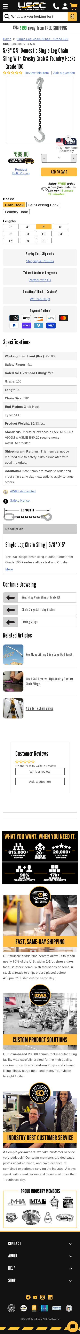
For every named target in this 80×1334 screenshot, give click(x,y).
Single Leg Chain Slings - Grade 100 (42, 38)
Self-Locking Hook (43, 205)
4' (27, 227)
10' (27, 234)
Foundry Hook (16, 212)
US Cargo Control (34, 1319)
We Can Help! (40, 299)
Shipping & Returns (40, 261)
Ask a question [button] (40, 781)
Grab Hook (14, 205)
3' (10, 227)
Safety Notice (20, 500)
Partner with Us (40, 280)
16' (10, 241)
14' (60, 234)
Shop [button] (12, 1280)
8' (10, 234)
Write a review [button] (40, 771)
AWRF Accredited (23, 491)
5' (43, 227)
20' (43, 241)
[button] (4, 6)
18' (27, 241)
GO (72, 16)
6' (60, 227)
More (9, 569)
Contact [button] (14, 1243)
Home (7, 38)
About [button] (13, 1255)
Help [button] (11, 1268)
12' (43, 234)
